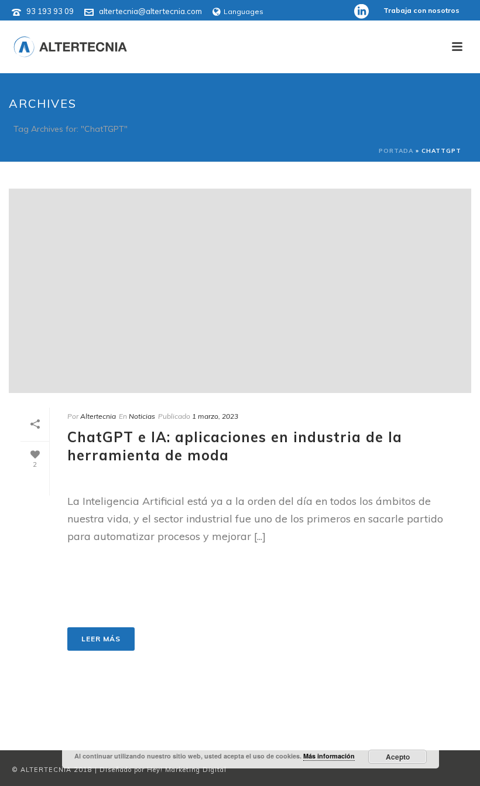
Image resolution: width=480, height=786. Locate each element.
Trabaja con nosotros (421, 10)
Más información (329, 755)
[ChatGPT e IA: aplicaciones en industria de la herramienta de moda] (240, 291)
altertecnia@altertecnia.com (150, 11)
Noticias (142, 416)
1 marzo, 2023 (215, 416)
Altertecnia (98, 416)
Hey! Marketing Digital (187, 770)
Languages (243, 11)
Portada (396, 151)
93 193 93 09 (50, 11)
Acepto (398, 756)
